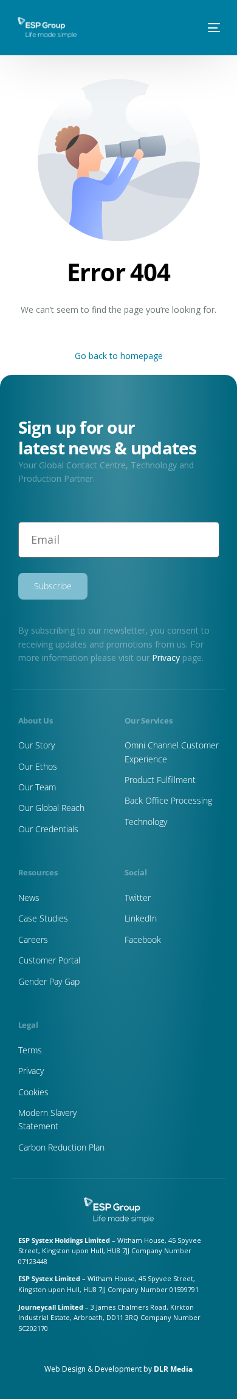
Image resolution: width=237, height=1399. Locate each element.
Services (35, 116)
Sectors (34, 140)
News (30, 165)
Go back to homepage (119, 355)
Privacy (166, 657)
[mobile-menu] (209, 27)
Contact (34, 213)
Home (31, 67)
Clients (32, 189)
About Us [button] (37, 92)
